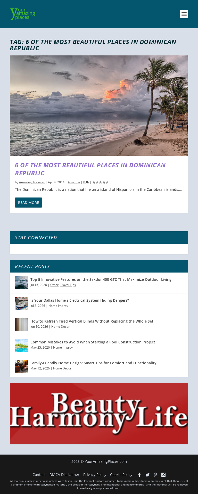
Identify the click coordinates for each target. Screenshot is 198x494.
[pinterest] (155, 475)
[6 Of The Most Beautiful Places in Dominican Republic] (99, 105)
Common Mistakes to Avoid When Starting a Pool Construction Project (92, 342)
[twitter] (147, 475)
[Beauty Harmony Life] (99, 442)
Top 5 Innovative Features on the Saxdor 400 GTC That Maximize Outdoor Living (100, 279)
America (74, 182)
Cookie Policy (121, 474)
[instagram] (163, 475)
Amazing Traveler (32, 182)
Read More (28, 202)
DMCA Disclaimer (64, 474)
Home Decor (60, 326)
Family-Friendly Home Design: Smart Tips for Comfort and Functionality (93, 362)
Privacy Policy (94, 474)
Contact (39, 474)
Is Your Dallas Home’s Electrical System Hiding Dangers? (79, 300)
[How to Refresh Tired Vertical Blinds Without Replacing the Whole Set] (21, 324)
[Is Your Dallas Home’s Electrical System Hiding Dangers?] (21, 303)
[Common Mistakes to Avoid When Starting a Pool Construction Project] (21, 345)
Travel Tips (68, 285)
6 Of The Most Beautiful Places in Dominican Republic (90, 169)
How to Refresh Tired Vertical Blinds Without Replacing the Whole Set (91, 321)
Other (54, 285)
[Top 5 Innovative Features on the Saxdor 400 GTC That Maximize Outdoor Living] (21, 282)
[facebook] (139, 475)
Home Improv (58, 305)
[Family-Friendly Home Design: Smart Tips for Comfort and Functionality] (21, 366)
